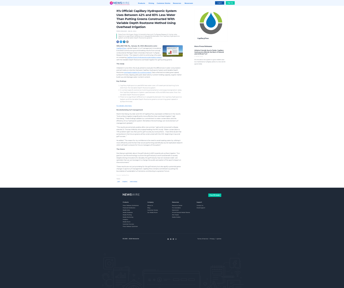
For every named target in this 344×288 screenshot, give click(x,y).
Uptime (218, 239)
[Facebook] (168, 239)
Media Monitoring (128, 217)
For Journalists (176, 207)
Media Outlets (176, 217)
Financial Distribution (129, 207)
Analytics (125, 219)
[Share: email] (127, 41)
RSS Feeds (175, 214)
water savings (133, 181)
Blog (148, 207)
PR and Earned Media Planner (181, 212)
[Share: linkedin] (124, 41)
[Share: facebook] (117, 41)
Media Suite (126, 210)
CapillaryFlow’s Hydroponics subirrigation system (144, 57)
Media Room (126, 221)
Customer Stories (152, 210)
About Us (150, 205)
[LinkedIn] (173, 239)
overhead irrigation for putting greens (137, 72)
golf (119, 181)
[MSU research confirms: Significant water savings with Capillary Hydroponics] (173, 51)
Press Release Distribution (131, 205)
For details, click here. (124, 106)
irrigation (124, 181)
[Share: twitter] (120, 41)
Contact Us (200, 205)
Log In (220, 3)
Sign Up (230, 3)
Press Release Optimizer (130, 226)
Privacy (212, 239)
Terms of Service (202, 239)
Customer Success (128, 224)
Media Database (128, 212)
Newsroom (175, 210)
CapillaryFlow (121, 48)
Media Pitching (127, 214)
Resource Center (177, 205)
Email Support (201, 207)
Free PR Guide (215, 195)
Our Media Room (152, 212)
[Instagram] (175, 239)
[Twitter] (170, 239)
